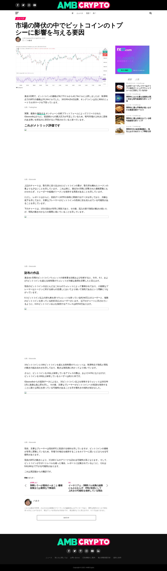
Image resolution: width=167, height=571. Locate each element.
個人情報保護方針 (104, 557)
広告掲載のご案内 (88, 557)
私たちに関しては (61, 557)
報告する (41, 113)
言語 (87, 13)
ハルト (29, 40)
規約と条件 (117, 557)
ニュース (80, 13)
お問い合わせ (75, 557)
